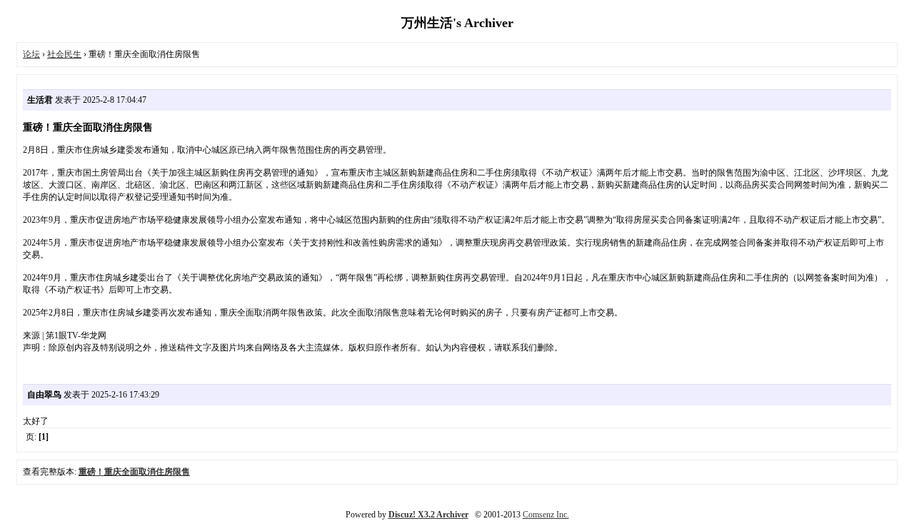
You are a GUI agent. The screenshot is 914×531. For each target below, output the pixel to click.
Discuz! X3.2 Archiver (428, 515)
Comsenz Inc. (546, 515)
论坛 (31, 54)
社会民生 (64, 54)
